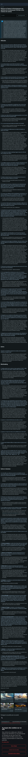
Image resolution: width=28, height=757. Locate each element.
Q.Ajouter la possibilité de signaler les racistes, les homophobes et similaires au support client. (13, 351)
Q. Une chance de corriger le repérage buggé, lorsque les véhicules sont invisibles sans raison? (13, 153)
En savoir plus (5, 742)
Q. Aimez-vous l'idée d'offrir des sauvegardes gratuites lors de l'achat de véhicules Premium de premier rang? (14, 116)
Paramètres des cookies (14, 753)
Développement (21, 15)
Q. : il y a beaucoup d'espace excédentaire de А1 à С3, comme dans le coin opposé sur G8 (13, 650)
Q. (14, 334)
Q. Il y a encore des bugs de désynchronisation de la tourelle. (12, 123)
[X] (2, 718)
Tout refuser (14, 746)
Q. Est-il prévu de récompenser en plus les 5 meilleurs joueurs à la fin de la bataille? (14, 532)
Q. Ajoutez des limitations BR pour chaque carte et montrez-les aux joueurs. (13, 443)
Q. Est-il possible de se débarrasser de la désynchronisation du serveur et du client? (13, 130)
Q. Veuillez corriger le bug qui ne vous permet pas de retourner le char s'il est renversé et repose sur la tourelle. (13, 178)
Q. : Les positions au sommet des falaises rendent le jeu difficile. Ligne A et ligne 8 (13, 581)
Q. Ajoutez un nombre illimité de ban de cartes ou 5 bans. (12, 419)
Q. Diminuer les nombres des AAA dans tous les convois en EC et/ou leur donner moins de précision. (14, 267)
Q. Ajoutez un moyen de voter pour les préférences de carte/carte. (13, 431)
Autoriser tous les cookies (14, 749)
